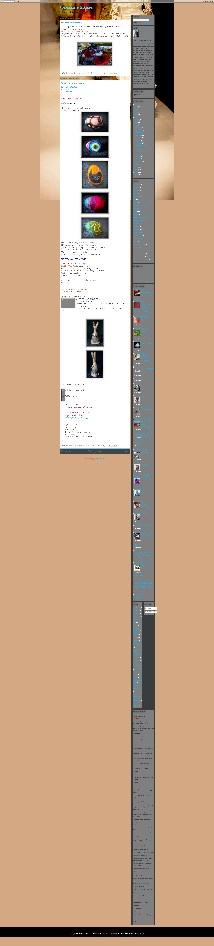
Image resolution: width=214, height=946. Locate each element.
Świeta (135, 242)
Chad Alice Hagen (139, 379)
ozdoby (135, 211)
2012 (136, 167)
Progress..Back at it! (146, 453)
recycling (136, 224)
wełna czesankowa (138, 257)
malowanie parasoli (139, 208)
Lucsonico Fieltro (139, 591)
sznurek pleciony (138, 239)
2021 (136, 107)
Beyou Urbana (138, 501)
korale (135, 202)
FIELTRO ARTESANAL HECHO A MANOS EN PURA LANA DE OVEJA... (146, 358)
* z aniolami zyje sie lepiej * (143, 367)
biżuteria (135, 187)
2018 (136, 115)
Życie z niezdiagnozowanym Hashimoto (142, 443)
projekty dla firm (138, 221)
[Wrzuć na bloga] (111, 73)
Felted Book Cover (146, 479)
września (139, 135)
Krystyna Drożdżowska (141, 39)
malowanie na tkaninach (140, 205)
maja (138, 140)
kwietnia (139, 143)
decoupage (136, 190)
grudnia (139, 127)
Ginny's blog (138, 579)
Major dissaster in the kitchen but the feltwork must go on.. (146, 536)
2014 (136, 125)
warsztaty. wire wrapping (141, 251)
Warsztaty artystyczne (76, 7)
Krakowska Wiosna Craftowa (71, 23)
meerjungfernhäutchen (146, 410)
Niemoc (136, 545)
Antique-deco (138, 576)
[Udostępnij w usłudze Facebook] (114, 73)
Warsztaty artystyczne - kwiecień (72, 83)
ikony (134, 199)
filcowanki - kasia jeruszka (143, 525)
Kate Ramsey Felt (140, 532)
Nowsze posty (67, 451)
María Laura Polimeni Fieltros (141, 563)
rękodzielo (136, 227)
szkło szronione (137, 236)
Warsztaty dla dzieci (139, 245)
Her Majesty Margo (141, 316)
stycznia (139, 161)
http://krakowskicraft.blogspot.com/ (74, 31)
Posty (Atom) (99, 459)
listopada (139, 130)
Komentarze (150, 612)
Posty (148, 608)
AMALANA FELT (139, 354)
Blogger (142, 933)
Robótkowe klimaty (140, 463)
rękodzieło (136, 230)
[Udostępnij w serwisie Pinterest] (116, 73)
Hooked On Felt (139, 489)
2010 (136, 172)
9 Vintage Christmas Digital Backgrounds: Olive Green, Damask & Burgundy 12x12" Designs (143, 307)
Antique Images (139, 301)
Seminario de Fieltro (145, 566)
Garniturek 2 (145, 464)
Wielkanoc (144, 331)
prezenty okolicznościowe (141, 217)
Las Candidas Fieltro (141, 433)
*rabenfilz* (138, 408)
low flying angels (139, 513)
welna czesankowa (138, 254)
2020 (137, 110)
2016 (136, 120)
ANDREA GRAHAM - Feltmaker (141, 450)
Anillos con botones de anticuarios (144, 504)
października (140, 133)
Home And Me (138, 594)
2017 (136, 117)
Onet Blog (137, 441)
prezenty (135, 214)
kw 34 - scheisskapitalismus (146, 292)
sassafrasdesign (139, 396)
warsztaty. (136, 248)
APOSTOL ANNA (139, 598)
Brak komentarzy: (98, 73)
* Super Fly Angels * (147, 369)
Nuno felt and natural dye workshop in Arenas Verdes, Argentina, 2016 (146, 424)
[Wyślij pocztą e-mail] (110, 73)
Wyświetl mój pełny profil (141, 86)
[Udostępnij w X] (113, 73)
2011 (136, 170)
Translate (147, 22)
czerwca (139, 138)
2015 (136, 123)
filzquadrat (138, 289)
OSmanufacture (139, 551)
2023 (136, 104)
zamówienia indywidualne (140, 260)
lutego (138, 159)
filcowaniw (136, 196)
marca (138, 156)
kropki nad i (138, 384)
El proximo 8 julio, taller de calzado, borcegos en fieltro (143, 435)
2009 (137, 175)
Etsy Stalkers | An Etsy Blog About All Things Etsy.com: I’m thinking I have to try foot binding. (143, 554)
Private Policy (138, 527)
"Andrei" (143, 397)
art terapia (136, 184)
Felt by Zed (137, 342)
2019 (136, 112)
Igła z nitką (138, 544)
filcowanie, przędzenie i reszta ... (141, 329)
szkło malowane (138, 233)
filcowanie (136, 193)
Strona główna (94, 451)
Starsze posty (122, 451)
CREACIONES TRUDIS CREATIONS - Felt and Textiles (141, 476)
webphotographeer (110, 933)
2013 (136, 164)
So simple (144, 385)
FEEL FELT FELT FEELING (142, 420)
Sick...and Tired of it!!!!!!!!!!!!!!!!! (146, 492)
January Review (146, 343)
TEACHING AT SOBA (145, 318)
